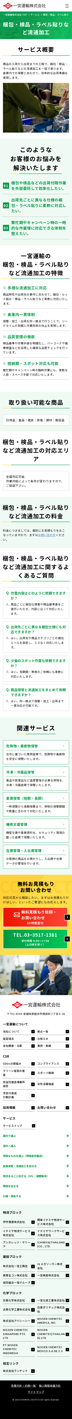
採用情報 (9, 1107)
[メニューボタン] (67, 6)
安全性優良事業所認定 (14, 1084)
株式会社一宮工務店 (15, 1266)
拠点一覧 (42, 1031)
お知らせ (42, 1039)
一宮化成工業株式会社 (51, 1300)
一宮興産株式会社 (48, 1275)
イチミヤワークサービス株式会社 (51, 1233)
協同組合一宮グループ (16, 1282)
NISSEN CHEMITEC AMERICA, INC (49, 1320)
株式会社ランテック (15, 1371)
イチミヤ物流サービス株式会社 (16, 1233)
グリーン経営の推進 (14, 1072)
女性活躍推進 (45, 1084)
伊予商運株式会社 (14, 1222)
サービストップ (12, 1125)
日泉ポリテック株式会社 (51, 1309)
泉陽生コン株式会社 (15, 1275)
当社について (11, 1031)
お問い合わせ (47, 535)
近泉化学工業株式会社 (16, 1309)
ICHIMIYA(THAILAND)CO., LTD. (51, 1244)
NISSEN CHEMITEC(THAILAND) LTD (51, 1334)
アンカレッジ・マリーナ (16, 1244)
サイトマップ (36, 1392)
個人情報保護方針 (50, 1385)
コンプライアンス (48, 1063)
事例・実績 (44, 1046)
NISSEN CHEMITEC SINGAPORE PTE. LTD (15, 1334)
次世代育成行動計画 (10, 1095)
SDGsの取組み (12, 1063)
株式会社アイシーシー (16, 1321)
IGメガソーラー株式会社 (50, 1266)
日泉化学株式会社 (14, 1300)
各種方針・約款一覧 (23, 1385)
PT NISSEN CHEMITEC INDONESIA (10, 1349)
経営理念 (8, 1039)
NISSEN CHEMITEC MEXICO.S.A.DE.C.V (50, 1349)
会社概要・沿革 (12, 1046)
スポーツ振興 (45, 1073)
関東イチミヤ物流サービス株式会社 (51, 1222)
